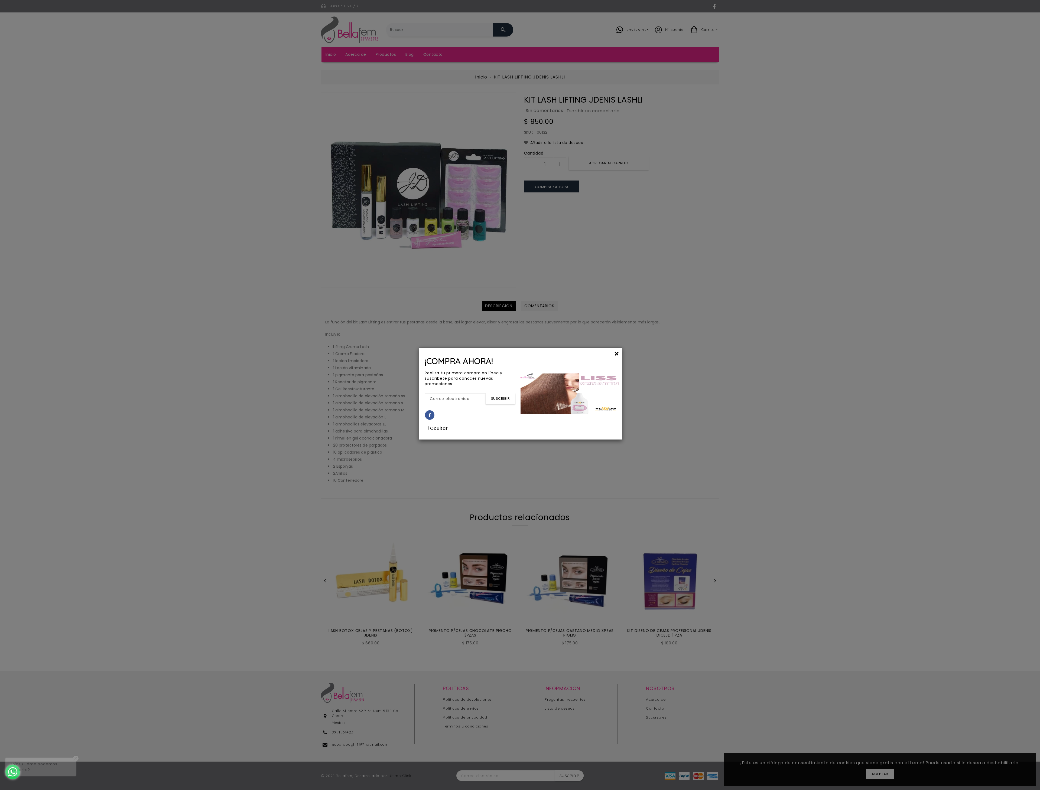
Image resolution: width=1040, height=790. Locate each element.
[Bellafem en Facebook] (429, 415)
